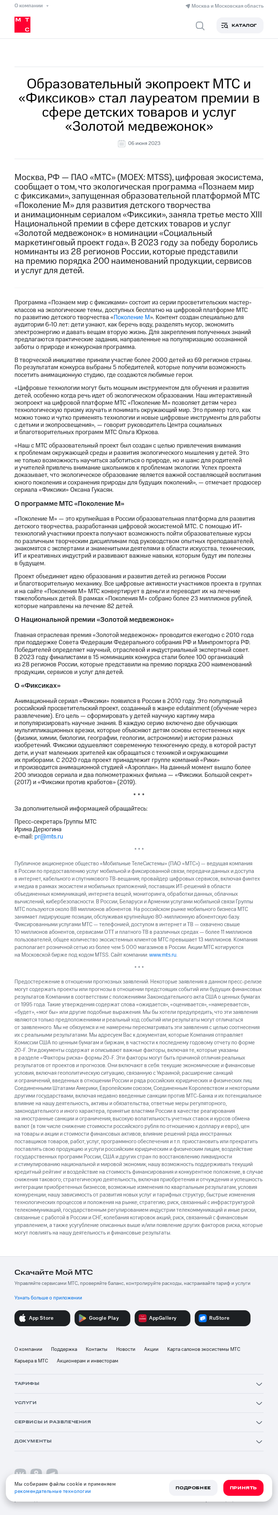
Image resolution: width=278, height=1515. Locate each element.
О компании (28, 1349)
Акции (151, 1349)
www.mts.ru (162, 955)
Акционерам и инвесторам (87, 1361)
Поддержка (64, 1349)
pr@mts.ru (48, 836)
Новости (125, 1349)
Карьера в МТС (31, 1361)
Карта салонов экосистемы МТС (203, 1349)
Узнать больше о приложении (48, 1298)
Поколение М (132, 317)
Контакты (97, 1349)
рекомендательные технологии (52, 1491)
